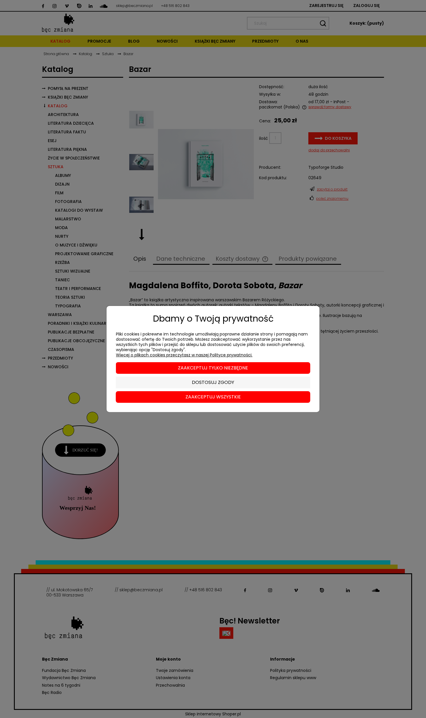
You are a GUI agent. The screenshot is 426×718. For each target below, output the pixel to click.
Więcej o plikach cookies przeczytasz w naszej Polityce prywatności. (184, 355)
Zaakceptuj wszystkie (213, 397)
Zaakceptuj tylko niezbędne (213, 368)
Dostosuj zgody (213, 382)
